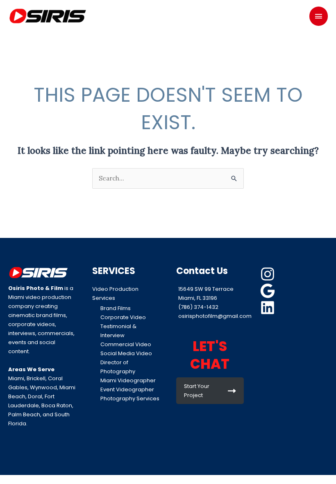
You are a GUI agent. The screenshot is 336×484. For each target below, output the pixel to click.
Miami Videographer (128, 380)
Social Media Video (126, 353)
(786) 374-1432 (198, 307)
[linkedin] (268, 307)
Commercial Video (125, 344)
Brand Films (115, 308)
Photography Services (129, 398)
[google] (268, 290)
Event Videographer (127, 389)
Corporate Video (123, 317)
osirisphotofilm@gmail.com (215, 316)
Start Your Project (196, 390)
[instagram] (268, 274)
